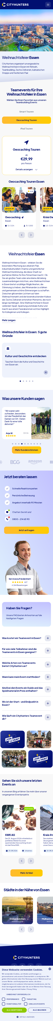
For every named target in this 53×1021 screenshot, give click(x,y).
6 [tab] (28, 442)
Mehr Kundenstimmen (26, 450)
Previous (22, 235)
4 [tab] (29, 380)
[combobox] (49, 969)
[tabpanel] (26, 360)
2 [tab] (23, 380)
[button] (26, 1016)
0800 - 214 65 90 (21, 519)
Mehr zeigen (8, 320)
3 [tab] (26, 380)
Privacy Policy (32, 989)
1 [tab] (20, 380)
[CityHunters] (15, 4)
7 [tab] (31, 442)
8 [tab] (34, 442)
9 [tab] (37, 442)
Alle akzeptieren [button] (14, 1010)
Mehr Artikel (26, 873)
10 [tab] (40, 442)
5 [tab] (32, 380)
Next (31, 235)
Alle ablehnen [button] (39, 1010)
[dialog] (26, 993)
